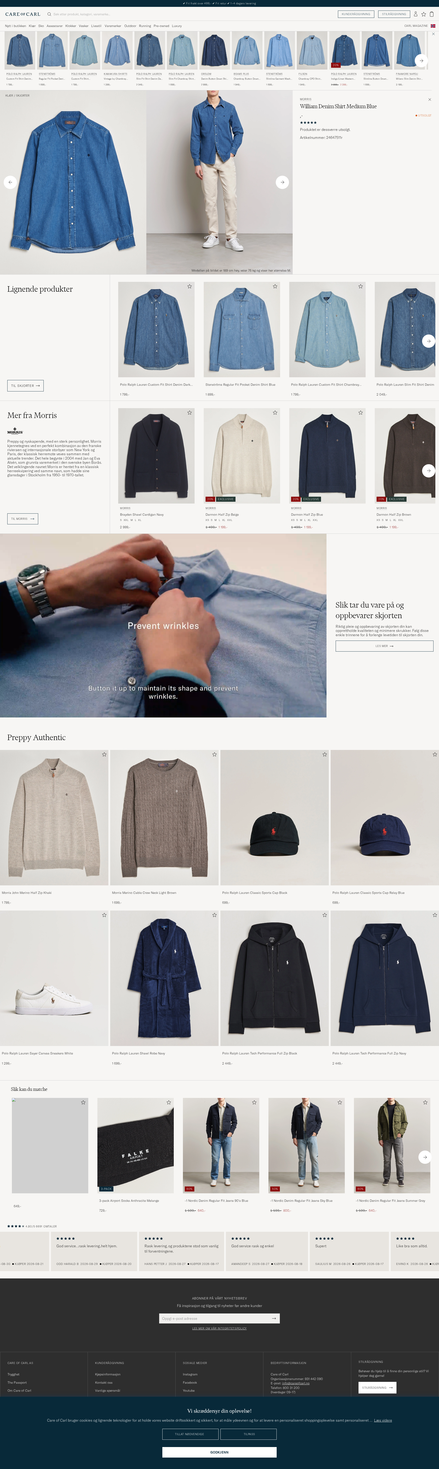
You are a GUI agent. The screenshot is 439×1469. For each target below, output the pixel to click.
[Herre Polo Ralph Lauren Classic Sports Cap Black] (274, 817)
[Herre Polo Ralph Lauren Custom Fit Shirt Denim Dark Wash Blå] (20, 50)
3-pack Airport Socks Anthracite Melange (129, 1201)
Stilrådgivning (394, 14)
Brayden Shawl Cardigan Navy (141, 514)
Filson (303, 74)
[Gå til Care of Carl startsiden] (22, 14)
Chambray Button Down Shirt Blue (246, 79)
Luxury (177, 26)
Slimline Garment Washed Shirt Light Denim (279, 79)
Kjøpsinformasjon (107, 1374)
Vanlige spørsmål (107, 1390)
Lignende (40, 289)
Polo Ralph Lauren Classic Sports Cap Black (254, 893)
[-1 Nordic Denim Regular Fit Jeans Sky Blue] (306, 1196)
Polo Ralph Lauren (19, 74)
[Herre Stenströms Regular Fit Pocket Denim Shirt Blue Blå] (52, 50)
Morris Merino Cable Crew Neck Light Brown (144, 893)
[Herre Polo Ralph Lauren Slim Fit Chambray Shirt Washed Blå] (182, 50)
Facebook (190, 1382)
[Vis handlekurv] (431, 14)
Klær (32, 26)
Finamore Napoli (407, 74)
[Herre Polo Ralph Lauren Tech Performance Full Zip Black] (274, 978)
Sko (41, 26)
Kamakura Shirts (115, 74)
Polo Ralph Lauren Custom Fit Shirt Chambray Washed (325, 385)
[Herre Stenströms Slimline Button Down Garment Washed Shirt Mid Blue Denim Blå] (377, 50)
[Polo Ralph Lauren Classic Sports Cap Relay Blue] (385, 888)
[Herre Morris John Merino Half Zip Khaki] (54, 817)
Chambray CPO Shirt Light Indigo (309, 79)
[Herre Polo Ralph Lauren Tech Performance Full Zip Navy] (385, 978)
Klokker (70, 26)
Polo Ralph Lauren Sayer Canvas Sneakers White (37, 1053)
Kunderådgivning (356, 14)
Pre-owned (161, 26)
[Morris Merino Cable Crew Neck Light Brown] (164, 888)
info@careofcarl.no (296, 1383)
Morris (305, 99)
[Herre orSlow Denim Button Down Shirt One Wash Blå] (214, 50)
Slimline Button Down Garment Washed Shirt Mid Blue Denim (375, 79)
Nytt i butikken (15, 26)
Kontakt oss (103, 1382)
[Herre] (50, 1145)
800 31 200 (291, 1388)
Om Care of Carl (19, 1390)
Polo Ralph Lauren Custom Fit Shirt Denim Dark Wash (155, 385)
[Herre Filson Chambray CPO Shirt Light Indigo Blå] (312, 50)
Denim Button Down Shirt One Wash (214, 79)
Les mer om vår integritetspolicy (219, 1328)
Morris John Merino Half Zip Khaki (27, 893)
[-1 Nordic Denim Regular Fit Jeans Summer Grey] (392, 1196)
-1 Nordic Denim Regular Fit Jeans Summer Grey (390, 1201)
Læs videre (383, 1420)
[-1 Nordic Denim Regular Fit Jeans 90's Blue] (221, 1196)
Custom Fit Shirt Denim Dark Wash (18, 79)
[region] (219, 1251)
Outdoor (130, 26)
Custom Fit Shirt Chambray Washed (81, 79)
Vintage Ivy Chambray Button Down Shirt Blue (116, 79)
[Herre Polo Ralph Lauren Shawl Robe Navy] (164, 978)
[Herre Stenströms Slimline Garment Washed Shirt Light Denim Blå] (279, 50)
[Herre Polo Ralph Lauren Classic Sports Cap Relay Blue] (385, 817)
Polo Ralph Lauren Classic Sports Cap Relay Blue (368, 893)
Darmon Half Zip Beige (222, 514)
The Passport (17, 1382)
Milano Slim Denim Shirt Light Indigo (409, 79)
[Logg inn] (415, 14)
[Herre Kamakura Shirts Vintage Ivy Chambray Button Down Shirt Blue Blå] (117, 50)
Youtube (189, 1390)
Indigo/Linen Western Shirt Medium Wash (342, 79)
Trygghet (13, 1374)
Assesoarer (55, 26)
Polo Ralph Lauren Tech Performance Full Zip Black (259, 1053)
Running (145, 26)
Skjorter (22, 95)
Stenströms (47, 74)
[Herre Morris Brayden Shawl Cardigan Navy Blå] (156, 456)
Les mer (382, 646)
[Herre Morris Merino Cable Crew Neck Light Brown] (164, 817)
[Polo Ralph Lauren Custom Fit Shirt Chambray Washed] (327, 380)
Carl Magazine (416, 25)
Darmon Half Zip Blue (307, 514)
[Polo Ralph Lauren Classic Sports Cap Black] (274, 888)
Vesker (83, 26)
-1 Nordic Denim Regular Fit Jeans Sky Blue (301, 1201)
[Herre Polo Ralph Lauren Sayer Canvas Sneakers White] (54, 978)
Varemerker (113, 26)
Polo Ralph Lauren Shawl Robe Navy (138, 1053)
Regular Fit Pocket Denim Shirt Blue (52, 79)
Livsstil (96, 26)
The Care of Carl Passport (219, 3)
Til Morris (20, 518)
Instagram (190, 1374)
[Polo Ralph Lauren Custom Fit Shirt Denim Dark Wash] (156, 380)
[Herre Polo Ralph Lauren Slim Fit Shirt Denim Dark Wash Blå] (149, 50)
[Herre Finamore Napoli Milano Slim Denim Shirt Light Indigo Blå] (409, 50)
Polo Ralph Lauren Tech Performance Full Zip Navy (369, 1053)
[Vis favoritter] (423, 14)
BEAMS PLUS (241, 74)
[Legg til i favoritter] (189, 287)
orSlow (206, 74)
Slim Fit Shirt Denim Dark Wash (149, 79)
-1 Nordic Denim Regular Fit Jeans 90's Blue (216, 1201)
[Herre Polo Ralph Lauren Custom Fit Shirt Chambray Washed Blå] (85, 50)
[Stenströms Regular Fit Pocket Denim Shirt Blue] (242, 380)
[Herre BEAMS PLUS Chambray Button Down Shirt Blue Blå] (247, 50)
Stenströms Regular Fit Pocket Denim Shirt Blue (240, 385)
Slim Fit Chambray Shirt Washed (181, 79)
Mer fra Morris (32, 415)
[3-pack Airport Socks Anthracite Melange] (135, 1196)
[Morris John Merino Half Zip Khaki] (54, 888)
